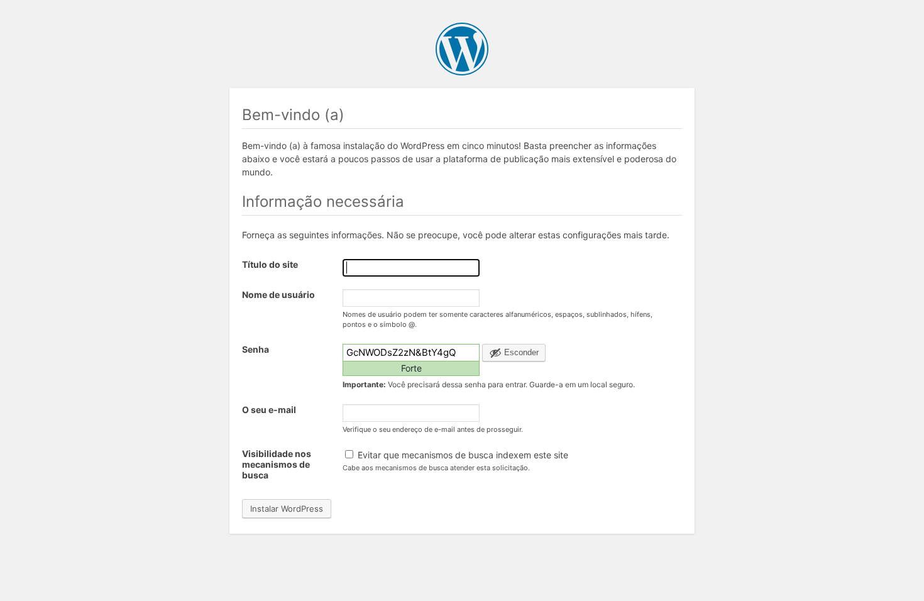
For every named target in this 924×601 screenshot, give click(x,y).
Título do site (270, 264)
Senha (255, 349)
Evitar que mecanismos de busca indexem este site (461, 454)
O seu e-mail (269, 409)
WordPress (462, 49)
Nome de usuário (278, 294)
